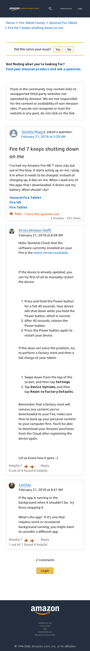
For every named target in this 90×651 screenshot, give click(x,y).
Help (45, 629)
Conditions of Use (45, 623)
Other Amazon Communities (45, 635)
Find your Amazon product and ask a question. (44, 69)
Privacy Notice (45, 626)
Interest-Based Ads (45, 632)
